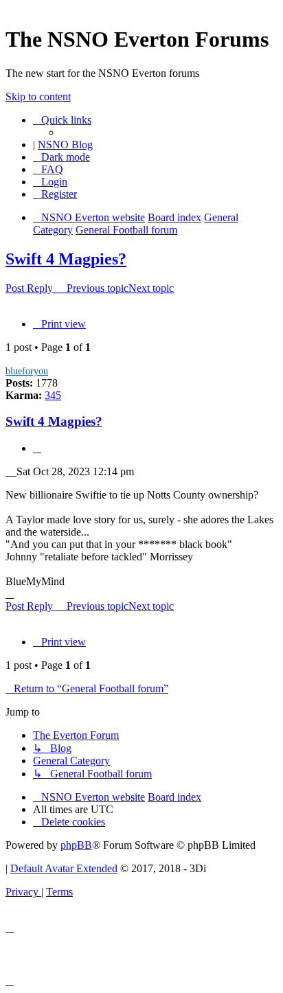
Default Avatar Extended (63, 868)
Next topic (151, 288)
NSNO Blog (65, 144)
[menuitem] (48, 169)
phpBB (76, 845)
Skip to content (38, 96)
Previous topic (97, 288)
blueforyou (26, 371)
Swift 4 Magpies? (65, 259)
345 (53, 395)
